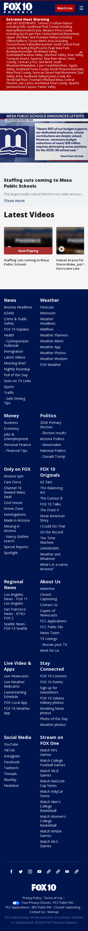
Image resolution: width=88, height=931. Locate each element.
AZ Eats (46, 482)
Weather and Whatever (50, 556)
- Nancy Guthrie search (16, 538)
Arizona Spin (13, 476)
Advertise (47, 588)
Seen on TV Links (17, 380)
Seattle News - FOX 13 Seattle (15, 626)
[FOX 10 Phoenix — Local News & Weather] (18, 8)
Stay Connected (52, 666)
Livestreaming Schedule (15, 694)
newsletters (76, 871)
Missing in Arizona (12, 528)
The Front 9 (49, 510)
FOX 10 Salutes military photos (52, 700)
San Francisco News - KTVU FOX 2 (15, 613)
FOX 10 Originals (50, 472)
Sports (9, 386)
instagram (30, 871)
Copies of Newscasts (48, 612)
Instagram (12, 756)
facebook (11, 871)
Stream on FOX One (51, 740)
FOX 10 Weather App (17, 710)
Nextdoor (11, 785)
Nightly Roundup (17, 369)
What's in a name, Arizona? (54, 566)
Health (9, 335)
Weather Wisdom (53, 358)
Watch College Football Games (52, 762)
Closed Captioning (48, 596)
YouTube (11, 744)
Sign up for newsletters (49, 690)
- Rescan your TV (53, 644)
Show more (14, 200)
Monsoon (47, 313)
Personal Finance (17, 444)
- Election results (53, 433)
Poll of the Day (16, 375)
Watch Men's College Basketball (50, 806)
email (67, 871)
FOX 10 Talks (50, 504)
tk (49, 871)
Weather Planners (54, 335)
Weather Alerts (52, 341)
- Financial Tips (15, 450)
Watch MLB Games (49, 773)
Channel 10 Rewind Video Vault (14, 492)
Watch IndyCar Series (51, 793)
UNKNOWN (49, 548)
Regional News (13, 584)
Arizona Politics (52, 438)
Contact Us (49, 604)
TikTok (9, 750)
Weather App (50, 347)
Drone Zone (13, 508)
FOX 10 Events (51, 682)
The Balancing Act (51, 490)
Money (11, 415)
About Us (50, 581)
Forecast (47, 307)
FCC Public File (51, 627)
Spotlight (11, 552)
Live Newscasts (16, 676)
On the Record (51, 532)
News (10, 300)
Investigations (15, 514)
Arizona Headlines (18, 307)
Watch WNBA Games (51, 833)
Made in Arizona (17, 520)
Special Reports (16, 546)
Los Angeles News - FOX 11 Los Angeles (16, 599)
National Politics (53, 450)
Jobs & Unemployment (16, 436)
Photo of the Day (54, 718)
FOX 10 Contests (53, 676)
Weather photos (53, 724)
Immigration (13, 351)
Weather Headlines (47, 321)
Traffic (9, 392)
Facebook (12, 762)
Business (11, 422)
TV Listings (48, 638)
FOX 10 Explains (16, 329)
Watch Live (65, 8)
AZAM (9, 313)
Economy (11, 428)
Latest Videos (14, 357)
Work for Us (49, 650)
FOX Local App (15, 702)
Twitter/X (11, 767)
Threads (10, 773)
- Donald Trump (52, 456)
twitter (21, 871)
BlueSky (10, 779)
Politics (48, 415)
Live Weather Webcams (14, 684)
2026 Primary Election (50, 424)
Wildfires (47, 329)
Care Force (12, 482)
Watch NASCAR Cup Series (52, 783)
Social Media (17, 737)
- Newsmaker (50, 444)
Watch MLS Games (49, 843)
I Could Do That (52, 526)
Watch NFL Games (49, 752)
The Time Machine (47, 540)
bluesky (58, 871)
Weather (49, 300)
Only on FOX (17, 469)
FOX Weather (50, 364)
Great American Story (52, 518)
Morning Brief (15, 363)
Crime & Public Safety (15, 321)
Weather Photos (53, 352)
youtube (39, 871)
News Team (49, 632)
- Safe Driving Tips (14, 400)
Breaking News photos (52, 710)
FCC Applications (53, 621)
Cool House (13, 502)
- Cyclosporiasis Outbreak (16, 343)
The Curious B (51, 498)
